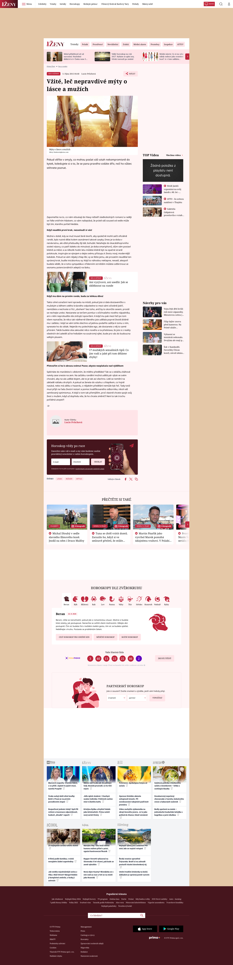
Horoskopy (75, 4)
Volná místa (55, 931)
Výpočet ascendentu (156, 902)
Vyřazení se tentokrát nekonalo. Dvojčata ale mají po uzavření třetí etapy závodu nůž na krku (174, 337)
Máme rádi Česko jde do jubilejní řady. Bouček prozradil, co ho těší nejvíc (98, 786)
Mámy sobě (147, 4)
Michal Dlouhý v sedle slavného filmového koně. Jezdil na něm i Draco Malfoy (66, 537)
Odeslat (98, 462)
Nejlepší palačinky (108, 906)
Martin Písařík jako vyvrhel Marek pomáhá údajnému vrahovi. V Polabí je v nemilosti (152, 539)
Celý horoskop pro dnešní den (74, 637)
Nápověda (85, 947)
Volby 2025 (73, 902)
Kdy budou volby (143, 899)
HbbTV (53, 939)
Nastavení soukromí (89, 956)
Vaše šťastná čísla (114, 652)
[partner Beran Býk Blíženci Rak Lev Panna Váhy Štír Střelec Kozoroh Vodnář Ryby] (137, 697)
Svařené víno (85, 902)
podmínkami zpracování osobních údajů (90, 469)
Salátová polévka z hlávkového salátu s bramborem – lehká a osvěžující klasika (167, 786)
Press (83, 931)
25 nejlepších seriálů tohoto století (63, 845)
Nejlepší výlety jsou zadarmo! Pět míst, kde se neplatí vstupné (133, 846)
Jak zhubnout (57, 899)
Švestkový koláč (125, 906)
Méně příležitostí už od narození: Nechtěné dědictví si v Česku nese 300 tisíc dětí (76, 58)
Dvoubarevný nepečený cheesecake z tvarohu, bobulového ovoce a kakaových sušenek (169, 799)
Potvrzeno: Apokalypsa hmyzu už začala (133, 784)
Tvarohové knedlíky (174, 902)
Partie (123, 899)
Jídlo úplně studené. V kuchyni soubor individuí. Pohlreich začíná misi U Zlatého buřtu (98, 799)
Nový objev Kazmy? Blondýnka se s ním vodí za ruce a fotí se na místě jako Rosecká (98, 875)
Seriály (63, 4)
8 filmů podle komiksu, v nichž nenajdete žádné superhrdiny (61, 860)
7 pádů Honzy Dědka (58, 902)
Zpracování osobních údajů (92, 943)
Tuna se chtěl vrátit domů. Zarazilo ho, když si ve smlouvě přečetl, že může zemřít (110, 539)
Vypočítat (157, 698)
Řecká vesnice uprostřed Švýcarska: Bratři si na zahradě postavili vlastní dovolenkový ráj (133, 862)
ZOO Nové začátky (159, 899)
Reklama (53, 935)
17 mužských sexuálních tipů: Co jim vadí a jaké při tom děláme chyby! (109, 353)
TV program (103, 899)
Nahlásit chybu (56, 956)
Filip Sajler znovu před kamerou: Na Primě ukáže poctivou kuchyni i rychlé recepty (173, 324)
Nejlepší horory (89, 899)
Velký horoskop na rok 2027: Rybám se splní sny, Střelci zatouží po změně (123, 56)
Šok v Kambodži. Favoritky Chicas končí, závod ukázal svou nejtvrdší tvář (173, 350)
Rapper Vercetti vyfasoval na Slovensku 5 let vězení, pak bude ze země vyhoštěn (99, 862)
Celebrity (42, 4)
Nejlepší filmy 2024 (73, 899)
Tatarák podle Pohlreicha (103, 902)
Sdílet (132, 74)
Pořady (135, 4)
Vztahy (53, 4)
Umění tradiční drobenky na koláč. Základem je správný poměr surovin (134, 873)
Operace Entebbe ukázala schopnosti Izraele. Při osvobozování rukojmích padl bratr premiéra (134, 800)
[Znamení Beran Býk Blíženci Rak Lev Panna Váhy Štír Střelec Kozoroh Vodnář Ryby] (81, 462)
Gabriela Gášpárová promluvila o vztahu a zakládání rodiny (174, 214)
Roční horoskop (130, 637)
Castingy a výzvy (88, 935)
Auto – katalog (175, 899)
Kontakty (84, 939)
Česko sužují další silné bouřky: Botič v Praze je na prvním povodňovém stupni (61, 799)
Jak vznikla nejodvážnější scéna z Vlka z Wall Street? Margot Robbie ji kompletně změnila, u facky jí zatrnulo (62, 876)
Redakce (84, 952)
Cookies (53, 947)
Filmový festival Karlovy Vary (115, 4)
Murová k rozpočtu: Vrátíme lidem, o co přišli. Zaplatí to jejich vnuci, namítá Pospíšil (63, 786)
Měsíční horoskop (105, 637)
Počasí (131, 899)
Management (86, 927)
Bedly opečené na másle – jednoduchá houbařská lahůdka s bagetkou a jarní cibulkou (168, 812)
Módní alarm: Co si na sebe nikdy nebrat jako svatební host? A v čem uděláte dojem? (171, 58)
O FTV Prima (55, 927)
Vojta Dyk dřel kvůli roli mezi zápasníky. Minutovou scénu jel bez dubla (174, 311)
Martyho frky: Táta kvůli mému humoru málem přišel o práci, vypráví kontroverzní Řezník (96, 848)
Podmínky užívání (57, 943)
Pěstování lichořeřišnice (136, 902)
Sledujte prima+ (90, 4)
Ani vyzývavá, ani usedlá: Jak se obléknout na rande (108, 283)
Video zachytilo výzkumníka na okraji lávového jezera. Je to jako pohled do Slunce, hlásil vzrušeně (133, 812)
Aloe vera (120, 902)
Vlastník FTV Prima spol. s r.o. (62, 952)
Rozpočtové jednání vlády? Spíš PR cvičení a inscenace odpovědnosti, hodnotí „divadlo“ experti (63, 812)
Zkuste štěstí (164, 658)
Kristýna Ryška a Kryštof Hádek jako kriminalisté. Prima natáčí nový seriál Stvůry (97, 812)
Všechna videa (173, 155)
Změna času (114, 899)
